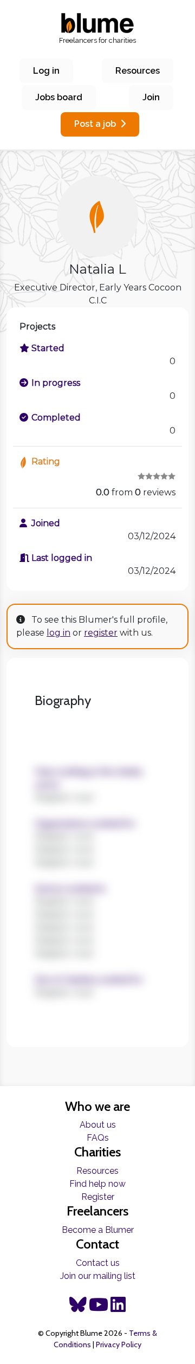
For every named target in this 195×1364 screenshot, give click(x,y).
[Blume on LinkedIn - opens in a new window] (118, 1308)
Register (97, 1197)
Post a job (95, 124)
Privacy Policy (118, 1344)
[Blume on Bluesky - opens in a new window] (78, 1308)
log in (58, 633)
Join (151, 97)
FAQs (98, 1138)
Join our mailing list (97, 1276)
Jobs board (58, 97)
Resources (137, 71)
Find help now (97, 1184)
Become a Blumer (98, 1230)
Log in (46, 71)
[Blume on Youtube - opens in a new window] (98, 1308)
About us (98, 1125)
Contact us (98, 1263)
